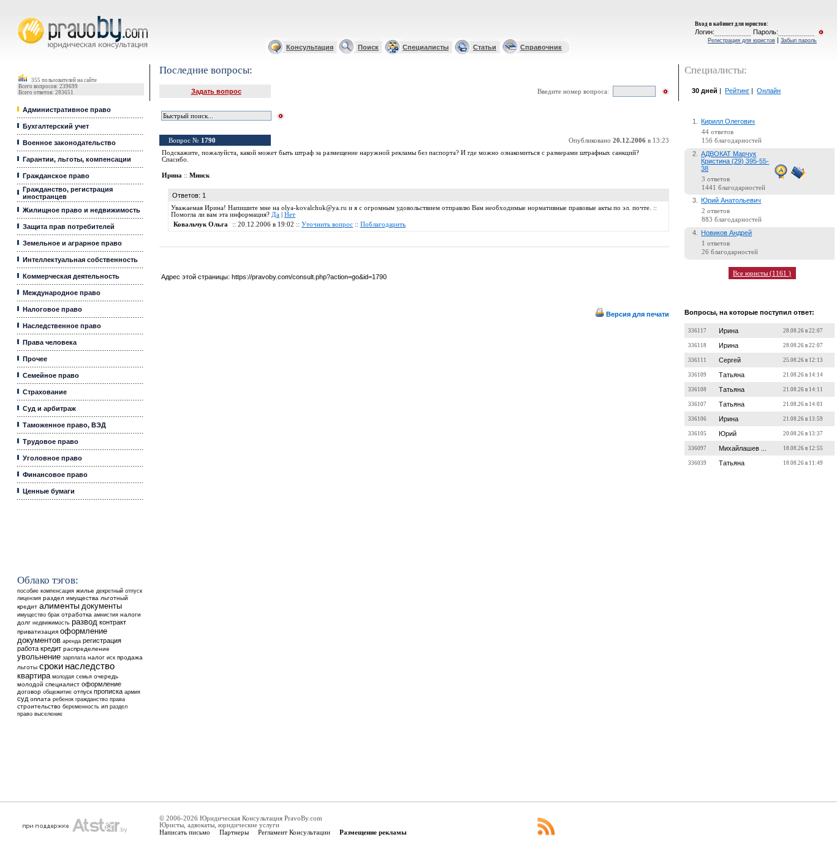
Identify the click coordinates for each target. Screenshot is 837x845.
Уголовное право (52, 458)
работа (28, 648)
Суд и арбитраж (49, 408)
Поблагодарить (383, 224)
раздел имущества (71, 598)
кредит (50, 648)
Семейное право (51, 375)
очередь (106, 676)
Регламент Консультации (294, 832)
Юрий (728, 433)
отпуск (83, 691)
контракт (112, 622)
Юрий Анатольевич (731, 200)
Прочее (35, 358)
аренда (71, 640)
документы (101, 606)
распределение (86, 648)
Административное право (67, 109)
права (117, 699)
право (24, 714)
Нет (289, 214)
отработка (76, 614)
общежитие (57, 691)
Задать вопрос (216, 91)
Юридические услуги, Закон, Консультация (26, 16)
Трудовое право (50, 441)
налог (96, 657)
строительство (39, 706)
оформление (101, 684)
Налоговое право (52, 309)
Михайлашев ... (743, 448)
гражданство (91, 699)
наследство (90, 666)
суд (22, 698)
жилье (85, 590)
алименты (59, 605)
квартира (33, 675)
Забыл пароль (799, 40)
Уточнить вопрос (327, 224)
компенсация (57, 591)
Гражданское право (56, 175)
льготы (27, 667)
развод (84, 622)
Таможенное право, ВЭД (64, 425)
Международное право (61, 292)
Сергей (730, 360)
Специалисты (426, 47)
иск (111, 658)
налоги (130, 614)
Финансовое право (55, 474)
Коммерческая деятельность (71, 276)
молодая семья (72, 677)
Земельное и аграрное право (72, 243)
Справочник (541, 47)
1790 (208, 140)
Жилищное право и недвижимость (81, 210)
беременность (80, 707)
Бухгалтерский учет (56, 126)
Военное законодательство (69, 142)
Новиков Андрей (726, 232)
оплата (40, 699)
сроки (51, 666)
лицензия (29, 598)
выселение (48, 713)
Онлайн (769, 90)
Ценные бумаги (49, 491)
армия (132, 692)
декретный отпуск (119, 591)
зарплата (74, 658)
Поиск (368, 47)
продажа (130, 657)
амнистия (106, 615)
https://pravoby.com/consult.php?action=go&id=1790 (309, 276)
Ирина (728, 330)
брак (53, 615)
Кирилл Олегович (728, 121)
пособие (28, 591)
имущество (31, 615)
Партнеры (234, 832)
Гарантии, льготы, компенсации (77, 159)
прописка (108, 691)
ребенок (63, 699)
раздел (118, 707)
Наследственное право (62, 325)
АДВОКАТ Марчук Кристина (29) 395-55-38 (735, 161)
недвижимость (51, 622)
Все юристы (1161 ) (762, 273)
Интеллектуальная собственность (80, 259)
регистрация (102, 640)
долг (24, 622)
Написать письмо (184, 832)
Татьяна (731, 374)
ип (104, 706)
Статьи (484, 47)
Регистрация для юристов (741, 40)
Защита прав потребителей (69, 226)
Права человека (50, 342)
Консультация (309, 47)
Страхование (45, 392)
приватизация (37, 631)
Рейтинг (737, 90)
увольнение (39, 656)
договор (29, 691)
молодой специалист (48, 684)
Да (275, 214)
